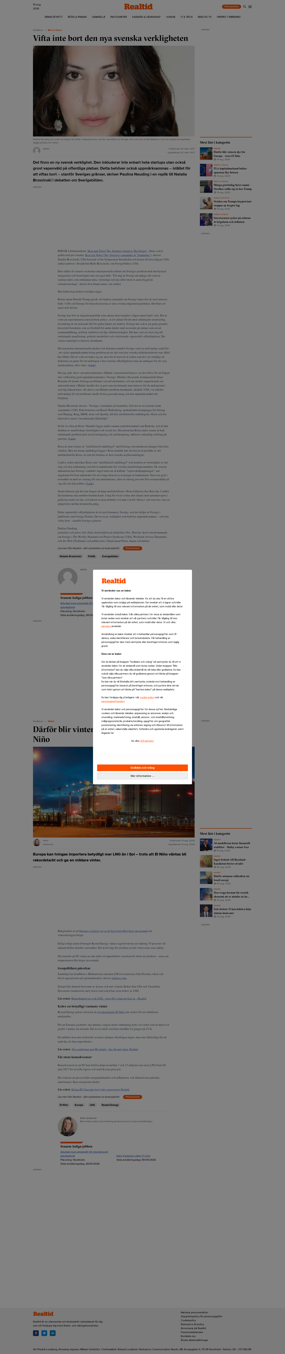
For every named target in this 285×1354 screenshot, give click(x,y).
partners (106, 626)
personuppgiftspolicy (112, 701)
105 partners (147, 740)
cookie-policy (147, 697)
